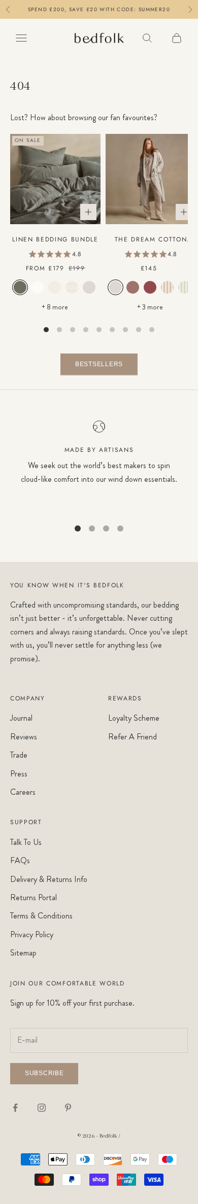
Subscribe (44, 1073)
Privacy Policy (31, 934)
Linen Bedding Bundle (55, 239)
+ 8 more (56, 307)
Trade (18, 755)
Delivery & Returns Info (48, 879)
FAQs (20, 860)
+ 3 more (150, 307)
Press (18, 774)
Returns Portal (33, 897)
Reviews (23, 736)
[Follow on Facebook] (15, 1108)
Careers (23, 792)
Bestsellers (99, 364)
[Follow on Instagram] (42, 1108)
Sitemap (23, 953)
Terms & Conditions (41, 916)
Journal (21, 718)
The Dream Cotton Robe (151, 239)
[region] (99, 464)
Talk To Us (26, 842)
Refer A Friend (132, 736)
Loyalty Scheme (133, 718)
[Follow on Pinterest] (68, 1108)
